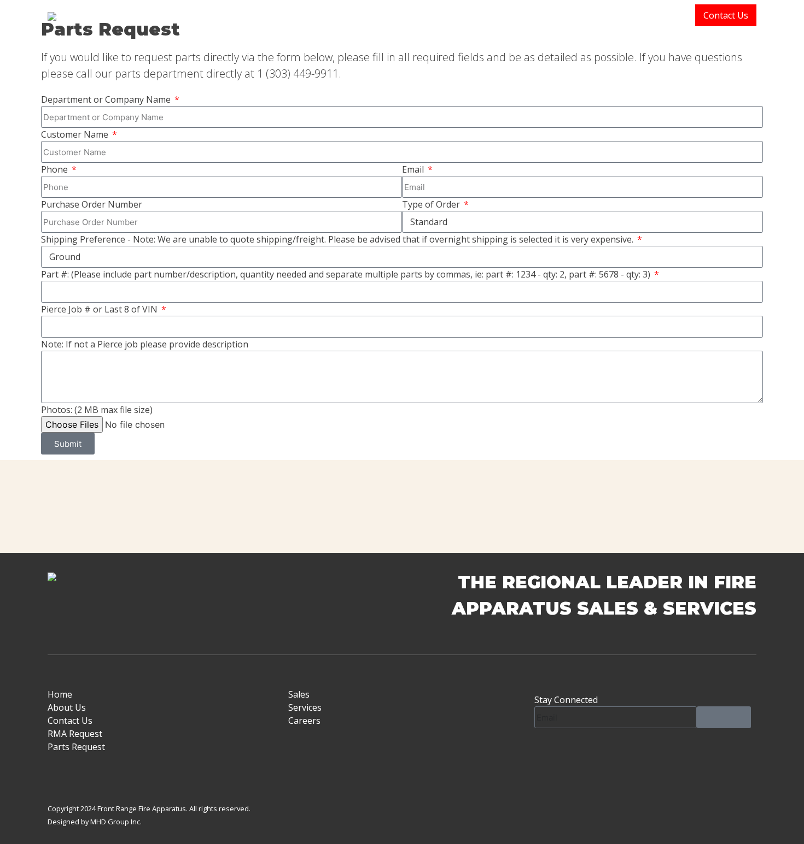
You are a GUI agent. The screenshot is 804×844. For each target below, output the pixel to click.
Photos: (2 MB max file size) (97, 410)
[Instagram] (577, 752)
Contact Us (725, 15)
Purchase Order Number (91, 204)
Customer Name (75, 134)
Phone (55, 169)
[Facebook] (548, 752)
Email (414, 169)
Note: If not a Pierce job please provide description (144, 344)
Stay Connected (566, 700)
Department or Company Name (107, 99)
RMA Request (75, 734)
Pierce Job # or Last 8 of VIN (100, 309)
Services (670, 15)
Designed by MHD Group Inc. (95, 822)
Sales (620, 15)
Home (526, 15)
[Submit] (724, 717)
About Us (574, 15)
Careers (304, 721)
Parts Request (76, 747)
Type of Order (432, 204)
